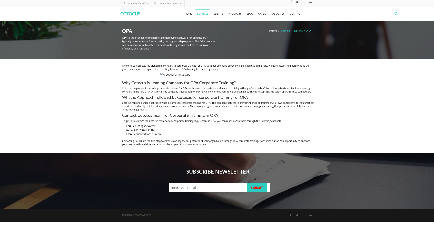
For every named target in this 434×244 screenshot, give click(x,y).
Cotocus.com (143, 214)
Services (202, 13)
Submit (257, 188)
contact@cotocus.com (148, 134)
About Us (278, 13)
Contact (296, 13)
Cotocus (130, 13)
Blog (250, 13)
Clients (218, 13)
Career (262, 13)
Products (235, 13)
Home (188, 13)
